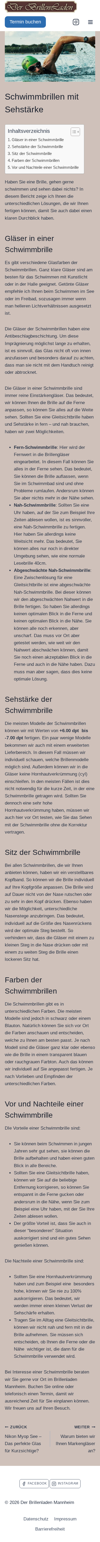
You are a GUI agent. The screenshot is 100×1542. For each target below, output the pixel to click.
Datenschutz (36, 1519)
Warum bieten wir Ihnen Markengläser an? (75, 1439)
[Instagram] (76, 22)
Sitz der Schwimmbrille (32, 153)
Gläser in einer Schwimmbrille (38, 139)
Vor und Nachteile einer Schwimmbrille (45, 167)
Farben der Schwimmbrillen (35, 160)
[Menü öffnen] (90, 22)
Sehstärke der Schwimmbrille (37, 146)
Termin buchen (25, 21)
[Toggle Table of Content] (73, 131)
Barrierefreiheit (50, 1529)
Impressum (65, 1519)
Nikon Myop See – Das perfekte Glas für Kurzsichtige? (23, 1439)
